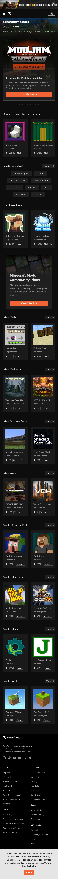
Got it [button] (29, 873)
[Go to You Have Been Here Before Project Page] (15, 393)
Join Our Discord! (38, 773)
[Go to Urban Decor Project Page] (15, 138)
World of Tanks (9, 804)
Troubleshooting (37, 815)
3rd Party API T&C (10, 832)
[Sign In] (51, 14)
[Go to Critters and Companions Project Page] (15, 229)
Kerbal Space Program (12, 795)
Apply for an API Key (11, 828)
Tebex (33, 839)
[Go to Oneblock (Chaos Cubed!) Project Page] (15, 705)
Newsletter (35, 786)
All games (7, 773)
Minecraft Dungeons (11, 799)
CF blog (34, 782)
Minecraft (7, 777)
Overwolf (34, 830)
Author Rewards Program (13, 824)
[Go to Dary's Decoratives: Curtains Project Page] (43, 138)
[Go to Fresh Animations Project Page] (15, 549)
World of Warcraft (10, 782)
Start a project (9, 815)
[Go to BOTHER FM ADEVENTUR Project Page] (43, 393)
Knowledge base (37, 810)
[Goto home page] (10, 13)
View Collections (29, 303)
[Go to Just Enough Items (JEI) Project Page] (43, 653)
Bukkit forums (36, 795)
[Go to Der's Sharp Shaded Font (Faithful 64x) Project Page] (43, 445)
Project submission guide (13, 819)
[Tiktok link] (9, 757)
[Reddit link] (30, 757)
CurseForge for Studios (40, 835)
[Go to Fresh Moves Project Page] (43, 549)
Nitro (33, 843)
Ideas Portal (35, 777)
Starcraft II (7, 790)
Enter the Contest (29, 94)
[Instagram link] (4, 757)
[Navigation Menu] (4, 13)
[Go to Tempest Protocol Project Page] (43, 229)
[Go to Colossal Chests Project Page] (43, 341)
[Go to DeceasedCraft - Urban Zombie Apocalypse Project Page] (43, 601)
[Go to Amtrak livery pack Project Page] (15, 445)
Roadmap (35, 790)
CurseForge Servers (39, 799)
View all (50, 317)
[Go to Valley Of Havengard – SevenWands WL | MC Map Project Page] (43, 497)
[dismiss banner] (53, 3)
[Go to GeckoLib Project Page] (15, 653)
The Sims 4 (7, 786)
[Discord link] (19, 757)
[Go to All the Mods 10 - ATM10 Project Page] (15, 601)
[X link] (24, 757)
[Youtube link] (14, 757)
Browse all (49, 166)
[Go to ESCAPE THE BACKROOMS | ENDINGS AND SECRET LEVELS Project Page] (15, 497)
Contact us (35, 819)
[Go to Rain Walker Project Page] (15, 341)
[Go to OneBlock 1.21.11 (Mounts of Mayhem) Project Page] (43, 705)
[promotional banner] (29, 4)
